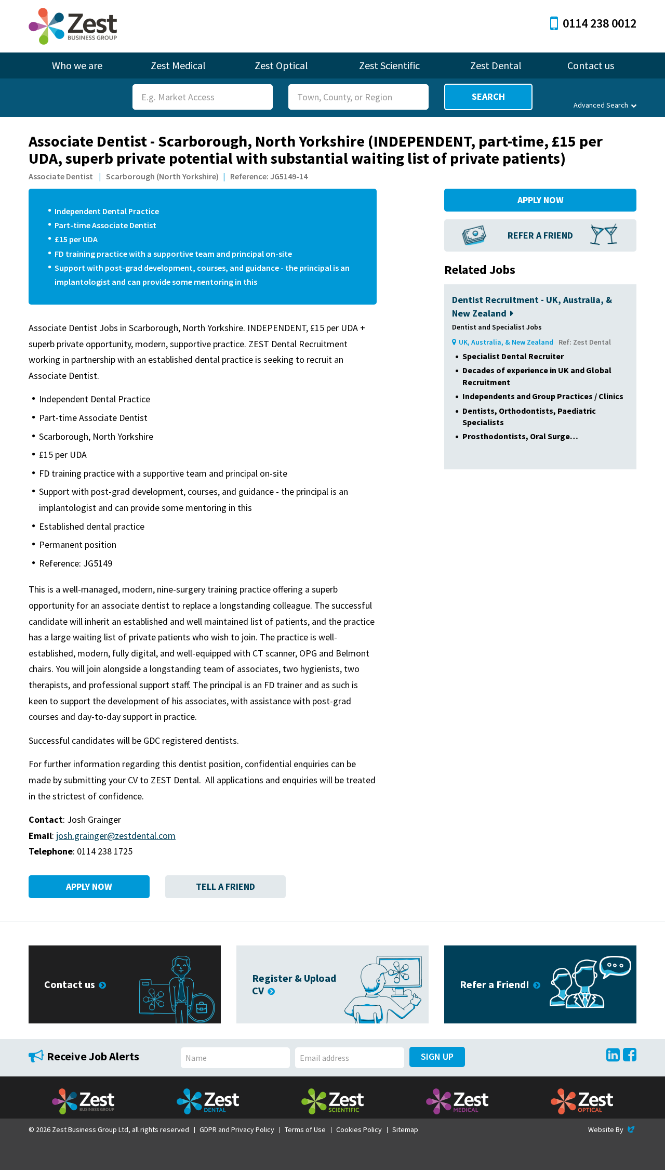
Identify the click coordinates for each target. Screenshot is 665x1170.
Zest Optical (281, 65)
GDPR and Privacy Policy (237, 1129)
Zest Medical (178, 65)
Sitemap (405, 1129)
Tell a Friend (225, 886)
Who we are (77, 65)
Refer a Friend (540, 235)
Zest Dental (496, 65)
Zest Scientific (389, 65)
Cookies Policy (359, 1129)
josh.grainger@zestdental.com (116, 836)
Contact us (590, 65)
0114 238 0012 (599, 23)
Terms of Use (305, 1129)
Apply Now (89, 886)
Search (488, 96)
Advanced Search (601, 105)
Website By (612, 1129)
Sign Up (437, 1056)
